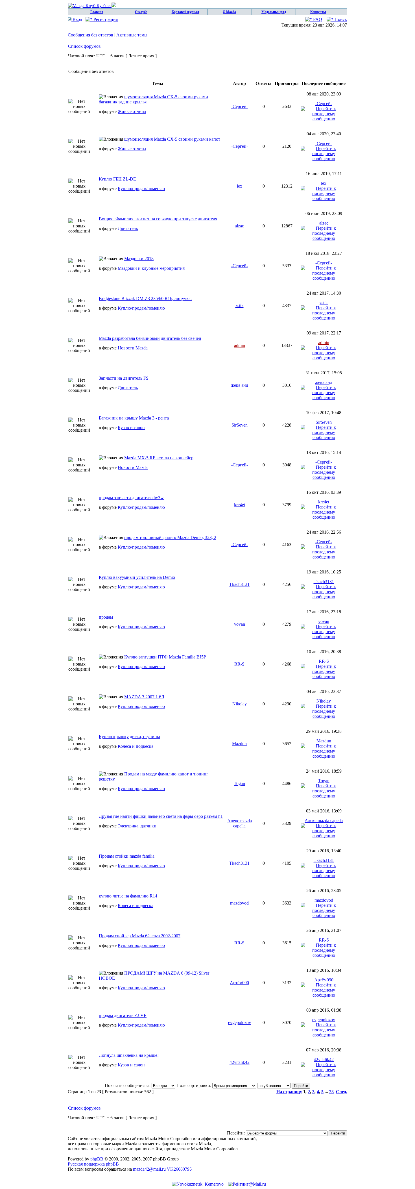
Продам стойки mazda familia (126, 856)
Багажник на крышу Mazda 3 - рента (134, 418)
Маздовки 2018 (139, 258)
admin (239, 345)
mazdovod (239, 903)
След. (341, 1091)
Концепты (318, 12)
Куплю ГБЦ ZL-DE (117, 179)
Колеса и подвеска (135, 746)
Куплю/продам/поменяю (141, 188)
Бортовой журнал (185, 12)
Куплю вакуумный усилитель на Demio (137, 577)
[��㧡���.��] (198, 1184)
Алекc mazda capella (239, 823)
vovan (239, 624)
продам (106, 617)
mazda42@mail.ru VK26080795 (162, 1169)
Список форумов (84, 46)
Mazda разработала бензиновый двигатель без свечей (150, 338)
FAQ (317, 19)
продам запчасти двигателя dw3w (131, 497)
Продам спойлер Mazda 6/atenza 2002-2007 (139, 935)
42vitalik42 (240, 1062)
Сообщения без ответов (90, 34)
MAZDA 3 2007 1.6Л (144, 696)
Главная (96, 12)
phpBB (96, 1159)
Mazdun (239, 743)
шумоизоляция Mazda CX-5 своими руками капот (172, 139)
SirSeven (239, 425)
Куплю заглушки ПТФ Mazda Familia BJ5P (165, 657)
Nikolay (239, 703)
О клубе (141, 12)
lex (239, 186)
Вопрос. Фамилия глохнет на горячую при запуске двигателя (158, 218)
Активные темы (131, 34)
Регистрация (105, 19)
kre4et (239, 504)
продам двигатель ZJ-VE (123, 1015)
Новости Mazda (133, 347)
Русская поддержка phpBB (93, 1164)
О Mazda (229, 12)
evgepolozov (239, 1022)
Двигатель (128, 228)
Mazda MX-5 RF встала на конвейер (158, 457)
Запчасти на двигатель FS (123, 378)
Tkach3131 (239, 584)
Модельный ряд (273, 12)
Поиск (340, 19)
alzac (239, 225)
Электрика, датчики (137, 825)
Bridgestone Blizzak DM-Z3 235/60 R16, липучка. (145, 298)
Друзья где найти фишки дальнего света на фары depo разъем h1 (161, 816)
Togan (239, 783)
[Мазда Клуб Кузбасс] (92, 5)
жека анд (239, 385)
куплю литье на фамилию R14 (128, 896)
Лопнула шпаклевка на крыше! (129, 1055)
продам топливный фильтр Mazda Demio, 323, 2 (170, 537)
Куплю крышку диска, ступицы (129, 736)
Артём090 (239, 982)
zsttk (239, 305)
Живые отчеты (132, 111)
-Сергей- (239, 106)
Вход (76, 19)
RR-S (239, 664)
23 (331, 1091)
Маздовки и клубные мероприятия (151, 268)
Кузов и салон (131, 427)
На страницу (289, 1091)
